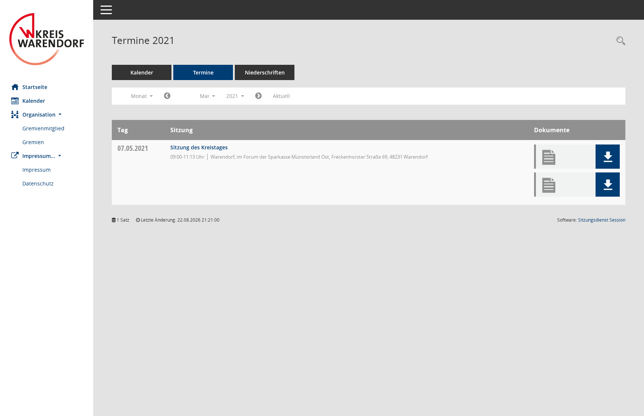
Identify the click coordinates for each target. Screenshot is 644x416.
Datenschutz (38, 183)
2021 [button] (233, 95)
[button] (46, 114)
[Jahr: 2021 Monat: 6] (258, 96)
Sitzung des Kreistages (199, 147)
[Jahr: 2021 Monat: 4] (167, 96)
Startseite (34, 86)
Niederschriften (265, 72)
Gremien (33, 142)
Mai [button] (205, 95)
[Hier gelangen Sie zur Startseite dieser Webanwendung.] (46, 39)
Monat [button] (139, 95)
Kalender (33, 100)
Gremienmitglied (43, 128)
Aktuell (281, 95)
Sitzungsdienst (601, 220)
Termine (203, 72)
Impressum (36, 169)
